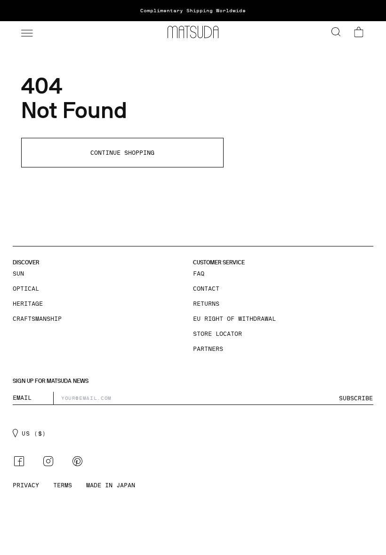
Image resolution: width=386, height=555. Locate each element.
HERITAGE (28, 304)
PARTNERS (208, 349)
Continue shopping (122, 153)
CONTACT (206, 288)
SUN (18, 273)
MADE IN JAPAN (110, 485)
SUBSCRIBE (356, 398)
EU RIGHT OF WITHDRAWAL (234, 319)
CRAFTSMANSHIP (37, 319)
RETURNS (206, 304)
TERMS (62, 485)
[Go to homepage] (193, 32)
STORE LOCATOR (217, 334)
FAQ (198, 273)
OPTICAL (26, 288)
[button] (26, 32)
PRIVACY (26, 485)
